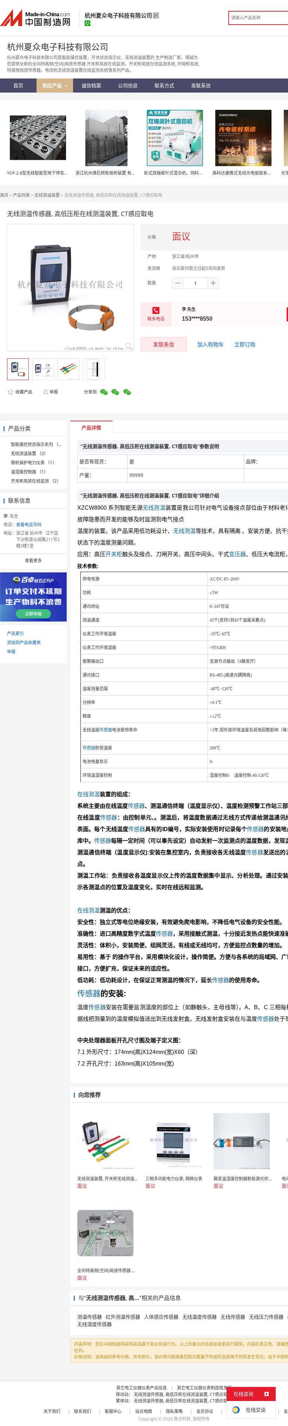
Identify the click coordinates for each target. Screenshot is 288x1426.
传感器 (105, 730)
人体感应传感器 (161, 1316)
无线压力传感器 (266, 1316)
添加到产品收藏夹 (24, 643)
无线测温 (154, 508)
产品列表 (21, 195)
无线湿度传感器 (94, 1324)
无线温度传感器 (199, 1316)
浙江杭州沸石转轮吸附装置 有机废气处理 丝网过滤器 (125, 173)
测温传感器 (89, 1316)
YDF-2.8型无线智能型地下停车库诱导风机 (46, 173)
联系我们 (82, 1411)
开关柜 (113, 554)
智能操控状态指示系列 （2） (38, 444)
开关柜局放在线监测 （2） (36, 481)
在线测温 (88, 794)
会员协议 (204, 1411)
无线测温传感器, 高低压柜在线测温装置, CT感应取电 (183, 1394)
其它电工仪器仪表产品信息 (141, 1388)
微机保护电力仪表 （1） (34, 463)
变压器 (237, 554)
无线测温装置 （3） (29, 454)
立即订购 (244, 344)
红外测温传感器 (123, 1316)
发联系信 (163, 344)
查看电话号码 (28, 525)
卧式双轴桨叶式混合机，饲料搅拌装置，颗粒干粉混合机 (196, 173)
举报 (54, 392)
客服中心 (113, 1411)
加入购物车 (210, 344)
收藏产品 (23, 392)
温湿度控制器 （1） (29, 472)
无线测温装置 (47, 195)
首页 (4, 195)
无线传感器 (233, 1316)
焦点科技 (182, 1419)
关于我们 (52, 1411)
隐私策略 (174, 1411)
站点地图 (143, 1411)
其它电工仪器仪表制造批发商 (204, 1388)
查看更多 (33, 561)
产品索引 (15, 633)
